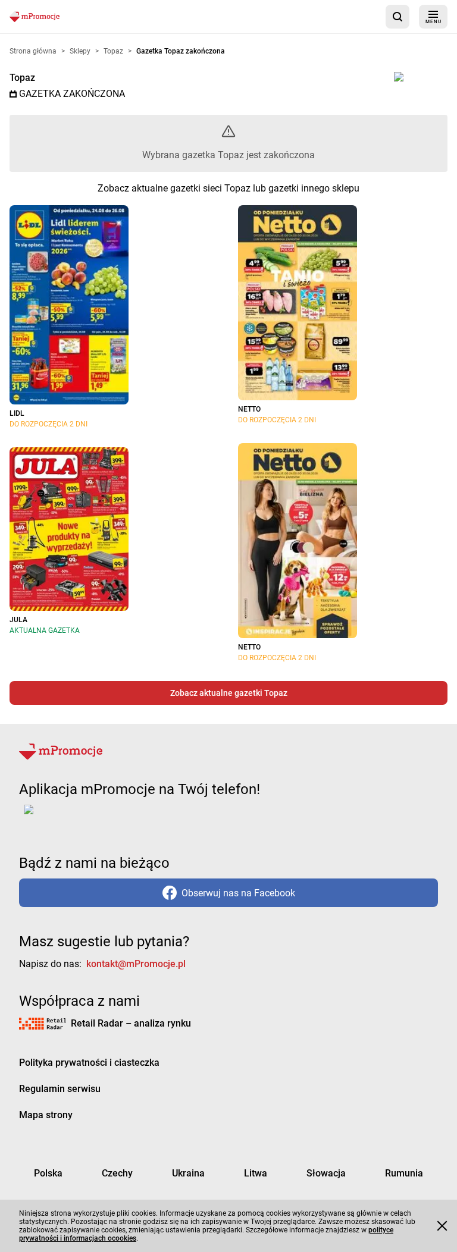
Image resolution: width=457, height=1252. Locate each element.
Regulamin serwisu (60, 1088)
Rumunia (404, 1173)
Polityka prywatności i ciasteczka (89, 1062)
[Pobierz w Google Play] (66, 817)
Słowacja (326, 1173)
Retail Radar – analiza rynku (131, 1023)
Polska (48, 1173)
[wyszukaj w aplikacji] (397, 17)
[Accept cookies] (442, 1225)
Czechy (117, 1173)
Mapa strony (46, 1115)
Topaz (22, 77)
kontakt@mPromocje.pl (136, 963)
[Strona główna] (35, 16)
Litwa (255, 1173)
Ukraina (188, 1173)
